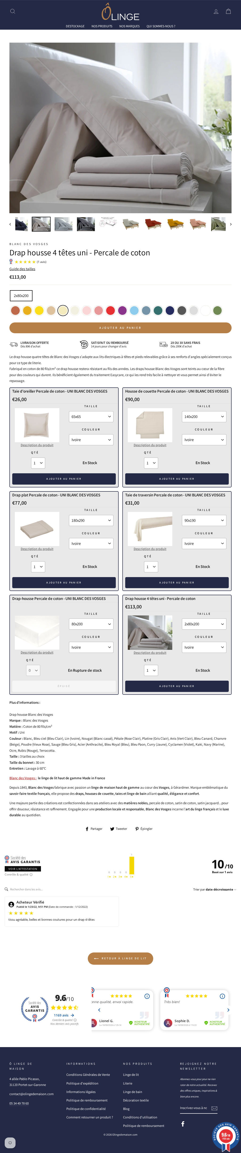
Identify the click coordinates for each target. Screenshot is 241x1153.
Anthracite (182, 310)
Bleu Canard (158, 310)
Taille (91, 406)
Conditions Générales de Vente (88, 1074)
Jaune (39, 310)
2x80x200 (21, 295)
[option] (120, 128)
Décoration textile (136, 1100)
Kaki (218, 310)
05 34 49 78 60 (19, 1103)
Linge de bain (132, 1091)
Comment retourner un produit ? (89, 1117)
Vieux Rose (99, 310)
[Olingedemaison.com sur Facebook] (183, 1124)
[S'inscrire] (214, 1108)
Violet (122, 310)
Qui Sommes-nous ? (161, 26)
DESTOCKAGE (75, 26)
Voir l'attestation (22, 869)
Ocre (27, 310)
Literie (127, 1083)
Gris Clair (194, 310)
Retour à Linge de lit (123, 958)
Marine (170, 310)
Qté (35, 452)
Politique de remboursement (87, 1100)
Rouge (110, 310)
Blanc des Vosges (29, 244)
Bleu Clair (134, 310)
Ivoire (63, 310)
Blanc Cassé (75, 310)
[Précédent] (12, 224)
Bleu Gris (146, 310)
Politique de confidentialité (86, 1108)
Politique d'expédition (82, 1083)
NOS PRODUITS (102, 26)
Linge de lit (131, 1074)
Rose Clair (87, 310)
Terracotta (15, 310)
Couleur (91, 429)
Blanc (206, 310)
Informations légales (81, 1091)
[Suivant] (229, 224)
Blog (126, 1108)
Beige (51, 310)
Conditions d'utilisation (140, 1117)
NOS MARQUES (129, 26)
